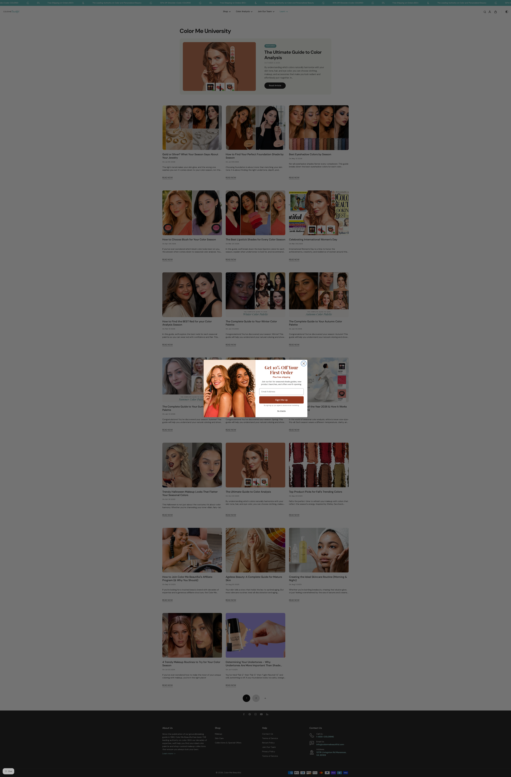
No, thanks (281, 411)
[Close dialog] (303, 363)
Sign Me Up (281, 399)
